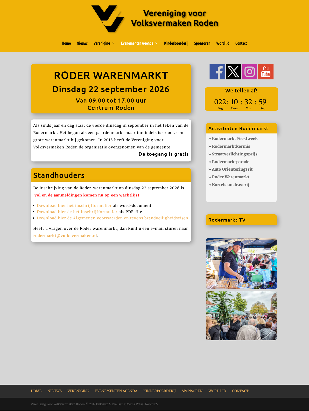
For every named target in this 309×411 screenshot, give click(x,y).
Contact (241, 43)
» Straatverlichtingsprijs (233, 154)
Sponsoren (202, 43)
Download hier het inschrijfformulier (74, 205)
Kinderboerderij (176, 43)
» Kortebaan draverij (228, 184)
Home (66, 43)
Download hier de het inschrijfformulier (77, 211)
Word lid (222, 43)
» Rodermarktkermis (229, 146)
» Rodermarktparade (228, 161)
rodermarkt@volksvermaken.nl (65, 235)
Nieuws (82, 43)
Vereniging (102, 43)
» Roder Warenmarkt (229, 176)
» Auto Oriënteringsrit (230, 169)
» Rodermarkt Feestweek (233, 138)
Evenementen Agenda (137, 43)
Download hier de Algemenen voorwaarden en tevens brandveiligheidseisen (112, 218)
